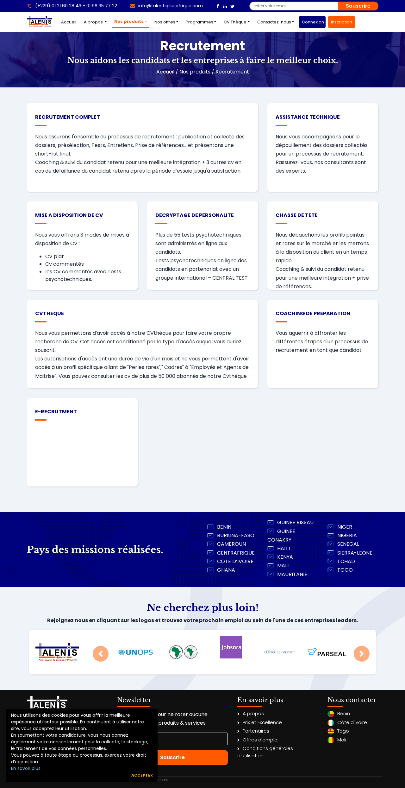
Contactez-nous (274, 22)
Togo (343, 731)
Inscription (341, 22)
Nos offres (164, 22)
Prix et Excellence (262, 722)
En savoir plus (25, 768)
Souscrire (358, 6)
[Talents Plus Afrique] (218, 6)
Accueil (70, 22)
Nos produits (129, 21)
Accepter (142, 775)
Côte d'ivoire (352, 722)
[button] (101, 654)
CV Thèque (235, 22)
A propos (94, 22)
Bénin (343, 713)
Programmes (199, 22)
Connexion (313, 22)
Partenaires (256, 731)
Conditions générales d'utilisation (265, 752)
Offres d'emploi (260, 739)
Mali (341, 739)
